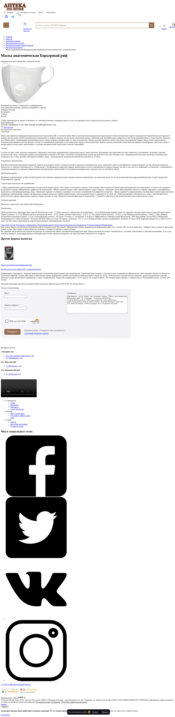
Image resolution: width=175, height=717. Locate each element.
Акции (10, 12)
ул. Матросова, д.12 (14, 366)
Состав (12, 225)
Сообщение (71, 293)
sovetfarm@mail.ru (23, 684)
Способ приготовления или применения (69, 225)
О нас (12, 403)
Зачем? (95, 712)
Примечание (107, 225)
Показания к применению (26, 225)
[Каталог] (6, 25)
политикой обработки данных (36, 333)
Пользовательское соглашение (48, 702)
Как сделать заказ (17, 413)
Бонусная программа (18, 424)
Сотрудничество (17, 409)
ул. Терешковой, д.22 (14, 358)
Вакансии (14, 405)
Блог (40, 12)
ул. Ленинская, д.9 (13, 374)
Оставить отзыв (28, 12)
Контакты (51, 12)
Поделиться (8, 127)
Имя (6, 293)
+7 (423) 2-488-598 (8, 684)
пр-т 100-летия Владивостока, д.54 (20, 356)
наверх (4, 704)
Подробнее (5, 715)
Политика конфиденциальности (74, 702)
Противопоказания (45, 225)
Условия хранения (94, 225)
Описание (5, 225)
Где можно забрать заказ (20, 416)
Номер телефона (11, 305)
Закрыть (5, 707)
